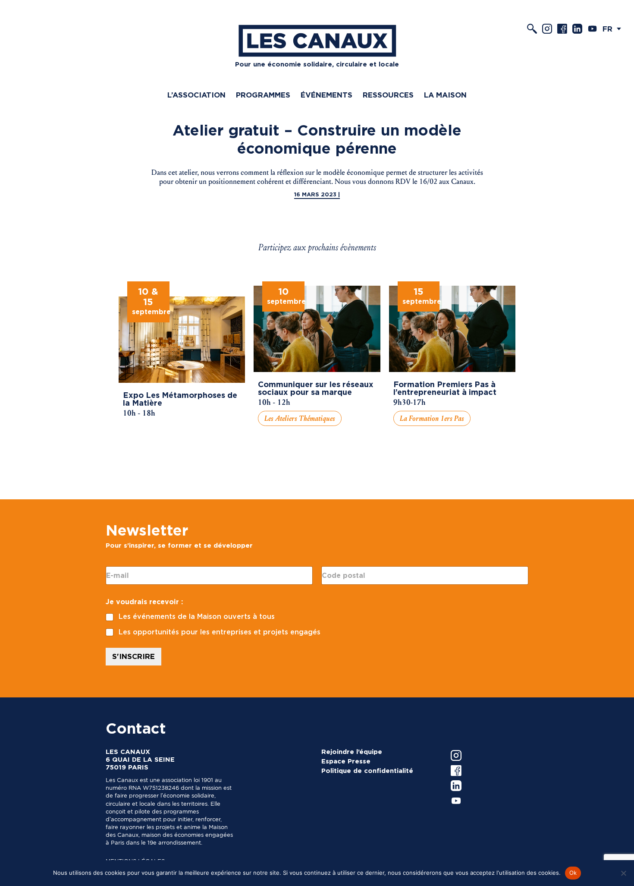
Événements (326, 95)
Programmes (263, 95)
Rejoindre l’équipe (351, 752)
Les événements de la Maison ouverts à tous (197, 616)
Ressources (388, 95)
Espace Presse (345, 761)
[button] (614, 29)
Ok (573, 872)
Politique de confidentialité (367, 771)
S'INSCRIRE (133, 656)
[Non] (623, 873)
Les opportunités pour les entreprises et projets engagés (219, 632)
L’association (196, 95)
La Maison (445, 95)
